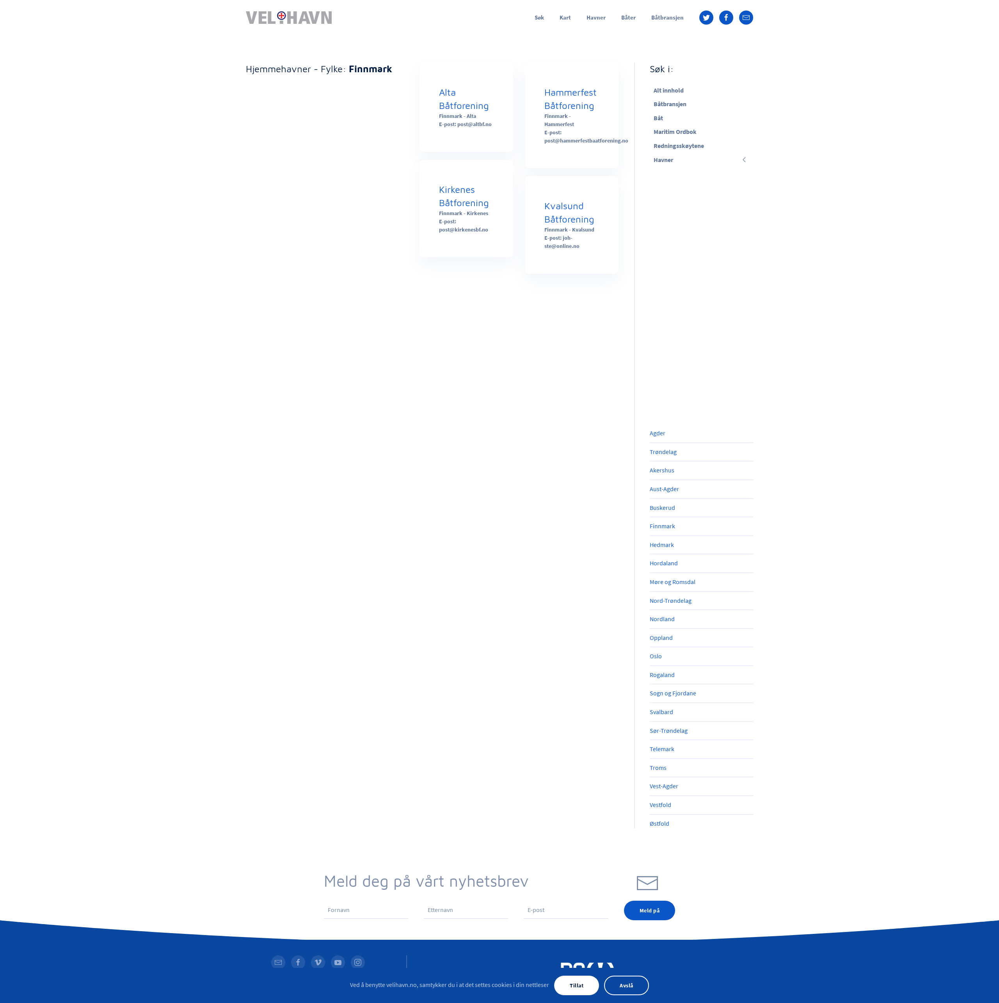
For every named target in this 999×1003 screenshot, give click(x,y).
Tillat (576, 985)
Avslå (626, 985)
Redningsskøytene (679, 146)
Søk (539, 17)
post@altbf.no (474, 124)
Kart (565, 17)
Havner (596, 17)
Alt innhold (669, 90)
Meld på (650, 910)
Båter (628, 17)
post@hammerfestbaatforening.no (586, 140)
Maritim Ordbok (675, 131)
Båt (658, 118)
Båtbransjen (667, 17)
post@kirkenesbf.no (463, 229)
